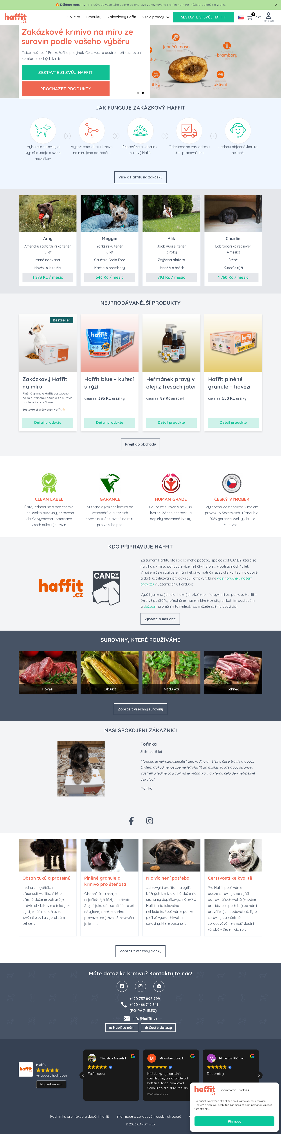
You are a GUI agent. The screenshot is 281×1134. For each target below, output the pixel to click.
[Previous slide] (136, 291)
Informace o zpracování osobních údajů (149, 1116)
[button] (134, 805)
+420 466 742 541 (144, 1004)
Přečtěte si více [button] (157, 1094)
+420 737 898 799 (145, 998)
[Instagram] (149, 820)
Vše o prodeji (153, 17)
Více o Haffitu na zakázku (140, 177)
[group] (48, 887)
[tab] (138, 93)
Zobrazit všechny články (140, 951)
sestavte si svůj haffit (203, 17)
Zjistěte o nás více (160, 619)
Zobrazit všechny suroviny (140, 709)
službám (150, 606)
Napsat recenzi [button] (51, 1084)
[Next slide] (144, 942)
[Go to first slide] (144, 291)
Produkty (93, 17)
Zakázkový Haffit (122, 17)
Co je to (73, 17)
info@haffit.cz (145, 1018)
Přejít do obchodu (140, 444)
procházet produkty (65, 88)
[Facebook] (131, 820)
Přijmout (234, 1121)
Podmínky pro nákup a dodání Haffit (79, 1116)
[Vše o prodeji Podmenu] (168, 17)
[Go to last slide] (136, 942)
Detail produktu (47, 422)
